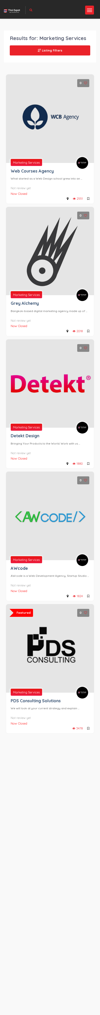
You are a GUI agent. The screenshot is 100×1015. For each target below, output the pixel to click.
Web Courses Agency (32, 171)
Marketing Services (26, 162)
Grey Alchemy (25, 303)
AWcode (19, 568)
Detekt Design (25, 435)
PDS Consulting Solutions (36, 700)
